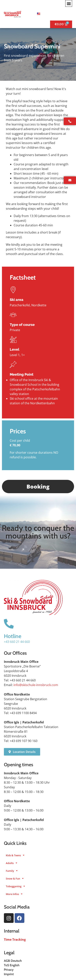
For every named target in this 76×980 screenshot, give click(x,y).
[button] (68, 3)
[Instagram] (9, 918)
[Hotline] (9, 624)
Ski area (16, 300)
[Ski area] (13, 289)
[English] (38, 13)
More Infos (12, 894)
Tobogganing (13, 886)
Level (14, 349)
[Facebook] (19, 918)
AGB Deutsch (13, 961)
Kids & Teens (13, 855)
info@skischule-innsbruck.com (35, 685)
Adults (10, 863)
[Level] (13, 339)
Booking (38, 486)
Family (10, 871)
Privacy (8, 969)
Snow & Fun (13, 878)
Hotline (12, 636)
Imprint (9, 974)
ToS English (11, 965)
